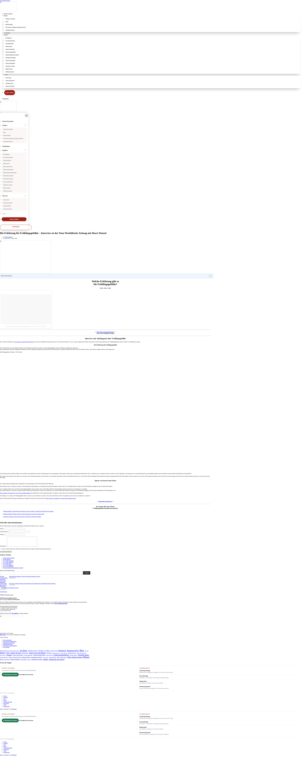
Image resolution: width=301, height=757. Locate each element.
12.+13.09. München (8, 562)
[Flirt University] (150, 6)
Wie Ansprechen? (7, 640)
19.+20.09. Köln (7, 563)
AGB (4, 705)
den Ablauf (15, 613)
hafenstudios (11, 693)
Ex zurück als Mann (63, 653)
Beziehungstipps (73, 651)
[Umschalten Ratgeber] (25, 150)
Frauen (9, 655)
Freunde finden (73, 655)
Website (2, 534)
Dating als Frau (16, 653)
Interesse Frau (17, 657)
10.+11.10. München (8, 566)
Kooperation (151, 682)
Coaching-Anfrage (156, 671)
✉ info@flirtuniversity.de (26, 674)
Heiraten (10, 657)
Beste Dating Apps (7, 644)
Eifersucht (48, 653)
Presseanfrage (154, 676)
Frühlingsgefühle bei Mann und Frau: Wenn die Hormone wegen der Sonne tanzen (23, 514)
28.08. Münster (7, 559)
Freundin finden (9, 43)
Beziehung (62, 651)
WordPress (14, 709)
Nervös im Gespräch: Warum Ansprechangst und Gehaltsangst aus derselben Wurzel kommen (32, 583)
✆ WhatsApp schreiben (10, 674)
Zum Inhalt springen (5, 0)
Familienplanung (72, 653)
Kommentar (3, 546)
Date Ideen (87, 650)
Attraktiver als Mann (44, 650)
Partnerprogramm (154, 687)
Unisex (45, 659)
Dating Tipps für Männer (37, 653)
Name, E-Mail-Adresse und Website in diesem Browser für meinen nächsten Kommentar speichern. (26, 549)
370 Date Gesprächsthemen (10, 645)
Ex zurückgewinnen (10, 40)
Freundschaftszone (4, 657)
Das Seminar (6, 647)
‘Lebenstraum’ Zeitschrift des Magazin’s (24, 342)
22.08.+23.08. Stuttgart (9, 558)
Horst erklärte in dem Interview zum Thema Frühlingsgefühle (15, 493)
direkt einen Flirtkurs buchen (69, 498)
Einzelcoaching (9, 24)
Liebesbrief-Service (10, 30)
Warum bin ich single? (57, 659)
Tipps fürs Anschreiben (9, 643)
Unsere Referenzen (9, 80)
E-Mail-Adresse (4, 531)
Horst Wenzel (8, 237)
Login (5, 89)
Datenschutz (6, 706)
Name (2, 528)
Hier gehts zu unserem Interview (105, 332)
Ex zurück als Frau (55, 653)
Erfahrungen (7, 32)
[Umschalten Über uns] (25, 195)
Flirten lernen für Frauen (81, 653)
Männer (86, 657)
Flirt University (3, 655)
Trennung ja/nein (36, 659)
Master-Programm (8, 13)
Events (5, 696)
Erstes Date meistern (10, 60)
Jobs (4, 699)
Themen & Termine (10, 18)
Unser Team (8, 77)
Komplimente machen (36, 657)
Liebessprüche (52, 657)
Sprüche (29, 659)
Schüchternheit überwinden (12, 54)
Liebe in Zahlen (45, 657)
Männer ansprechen (5, 659)
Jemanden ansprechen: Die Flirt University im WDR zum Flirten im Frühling (22, 516)
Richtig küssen (8, 69)
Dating (2, 653)
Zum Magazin (3, 591)
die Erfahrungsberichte (61, 603)
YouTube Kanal (9, 83)
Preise (6, 21)
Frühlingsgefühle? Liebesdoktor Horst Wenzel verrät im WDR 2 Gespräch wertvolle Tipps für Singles (28, 511)
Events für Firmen (9, 86)
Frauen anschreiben (10, 63)
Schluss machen (15, 659)
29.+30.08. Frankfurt (8, 560)
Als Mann (23, 651)
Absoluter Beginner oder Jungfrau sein (9, 650)
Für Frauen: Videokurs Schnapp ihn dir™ (15, 27)
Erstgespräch (5, 98)
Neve (1, 709)
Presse (5, 700)
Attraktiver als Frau (32, 650)
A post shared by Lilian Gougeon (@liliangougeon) (17, 326)
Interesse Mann (26, 657)
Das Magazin (8, 37)
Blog (81, 650)
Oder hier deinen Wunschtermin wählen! (13, 567)
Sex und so (24, 659)
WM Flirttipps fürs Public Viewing (9, 587)
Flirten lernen (8, 46)
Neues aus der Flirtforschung (7, 570)
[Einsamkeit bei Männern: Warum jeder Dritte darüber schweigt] (4, 579)
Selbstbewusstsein (9, 71)
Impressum (6, 703)
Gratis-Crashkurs (9, 92)
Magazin (5, 697)
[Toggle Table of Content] (210, 276)
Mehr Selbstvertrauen (74, 657)
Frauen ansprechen (10, 49)
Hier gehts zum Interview (105, 501)
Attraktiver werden (10, 66)
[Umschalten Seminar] (25, 125)
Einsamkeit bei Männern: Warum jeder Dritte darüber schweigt (24, 576)
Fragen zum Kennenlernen (9, 641)
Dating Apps (25, 653)
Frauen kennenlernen (10, 52)
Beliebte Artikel (54, 650)
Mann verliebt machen (62, 657)
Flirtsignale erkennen (10, 57)
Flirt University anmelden (52, 498)
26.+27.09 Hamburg (8, 565)
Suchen (86, 572)
